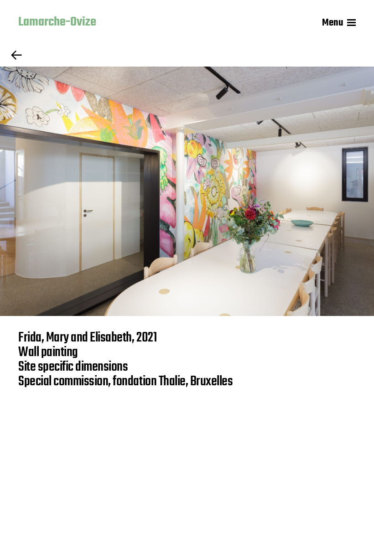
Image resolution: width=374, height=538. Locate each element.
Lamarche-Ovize (57, 23)
